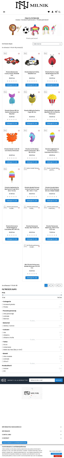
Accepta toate (56, 453)
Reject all (57, 456)
